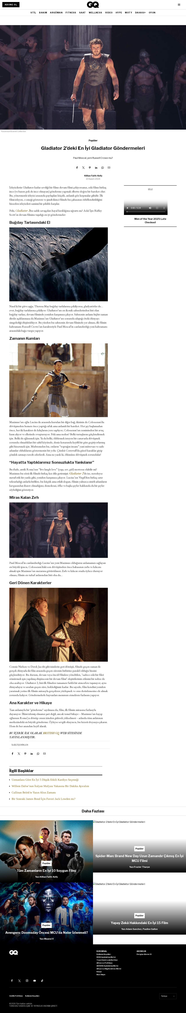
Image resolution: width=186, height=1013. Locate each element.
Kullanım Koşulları (32, 996)
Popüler (93, 140)
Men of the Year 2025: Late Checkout (150, 221)
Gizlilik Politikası (16, 996)
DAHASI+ (140, 12)
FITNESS (71, 12)
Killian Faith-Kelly (93, 175)
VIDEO (109, 12)
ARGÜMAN (56, 12)
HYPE (119, 12)
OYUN (152, 12)
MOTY (128, 12)
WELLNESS (95, 12)
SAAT (82, 12)
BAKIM (43, 12)
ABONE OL (11, 4)
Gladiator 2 (76, 473)
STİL (33, 12)
